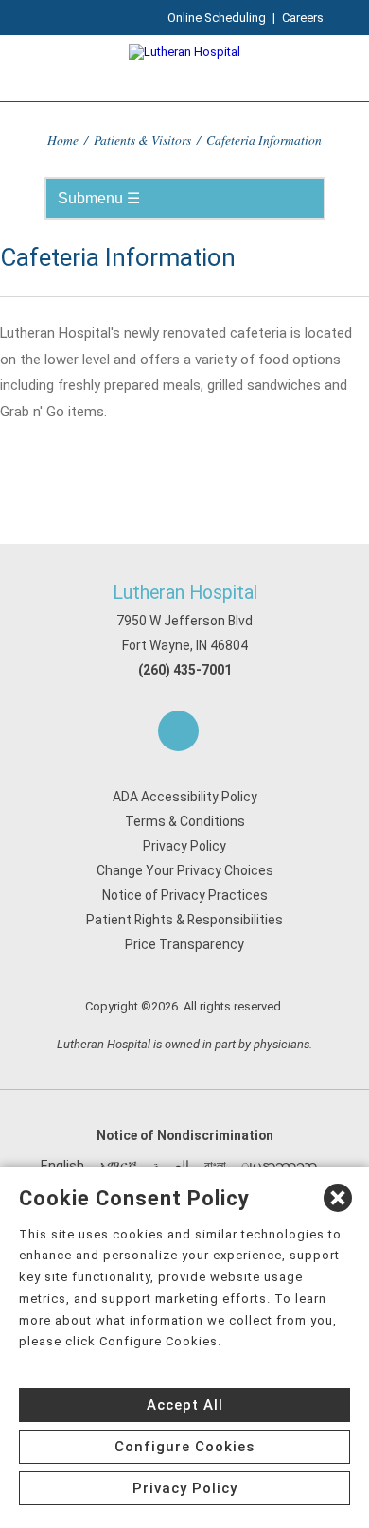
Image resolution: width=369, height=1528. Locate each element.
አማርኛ (118, 1165)
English (62, 1165)
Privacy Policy (184, 845)
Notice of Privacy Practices (185, 895)
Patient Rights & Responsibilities (184, 919)
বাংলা (215, 1165)
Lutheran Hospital (185, 593)
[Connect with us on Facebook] (178, 731)
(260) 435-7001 (185, 669)
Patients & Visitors (142, 140)
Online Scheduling (216, 17)
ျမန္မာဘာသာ (279, 1165)
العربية (170, 1165)
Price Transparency (184, 944)
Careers (303, 17)
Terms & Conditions (185, 821)
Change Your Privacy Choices (185, 870)
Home (63, 140)
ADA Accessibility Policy (185, 796)
